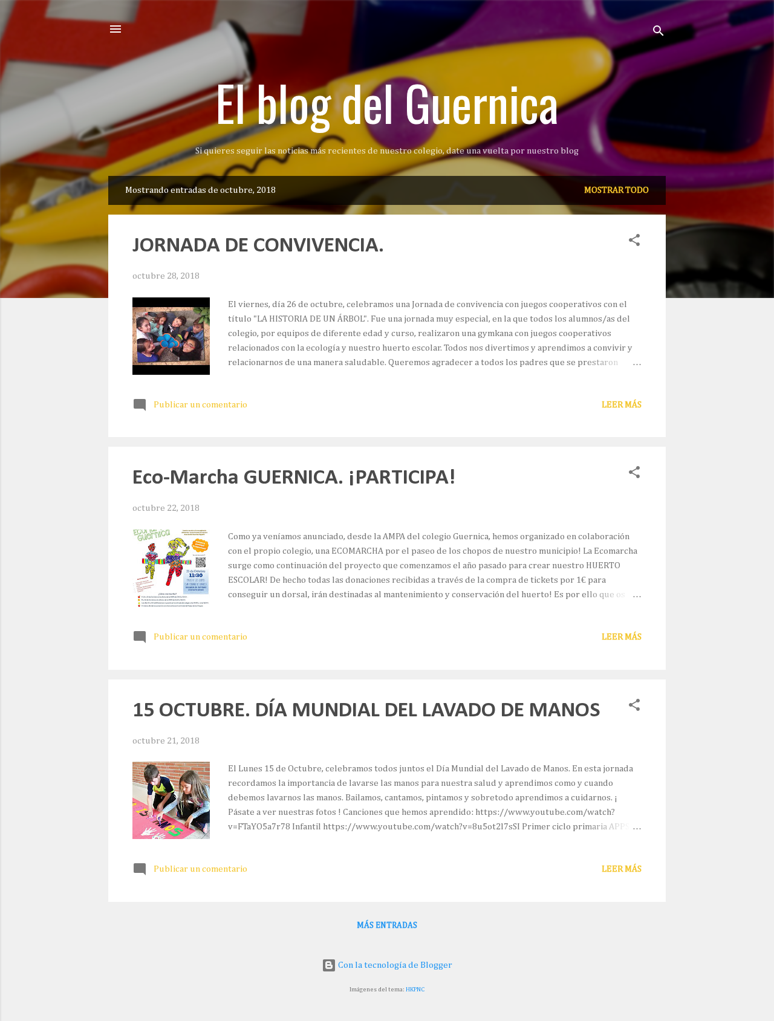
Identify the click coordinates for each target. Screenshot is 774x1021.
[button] (634, 242)
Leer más (622, 404)
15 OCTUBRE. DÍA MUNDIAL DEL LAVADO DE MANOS (366, 711)
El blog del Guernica (387, 102)
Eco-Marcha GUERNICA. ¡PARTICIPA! (293, 478)
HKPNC (415, 990)
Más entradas (387, 925)
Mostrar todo (616, 190)
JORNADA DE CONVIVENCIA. (258, 246)
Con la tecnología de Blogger (394, 965)
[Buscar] (658, 33)
